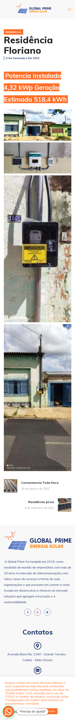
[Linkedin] (47, 612)
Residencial (14, 32)
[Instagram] (37, 612)
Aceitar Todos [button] (47, 711)
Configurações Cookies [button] (20, 711)
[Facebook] (27, 612)
